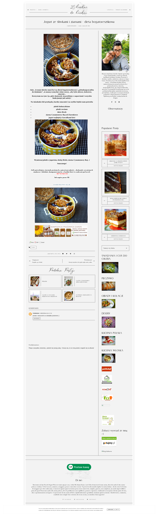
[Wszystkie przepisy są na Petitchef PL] (107, 371)
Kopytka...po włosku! (37, 262)
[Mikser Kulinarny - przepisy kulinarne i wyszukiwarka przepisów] (108, 425)
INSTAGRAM (80, 499)
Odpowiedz (37, 318)
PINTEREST (92, 499)
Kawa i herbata (43, 9)
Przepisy (33, 9)
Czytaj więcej (118, 165)
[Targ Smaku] (106, 405)
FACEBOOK (68, 499)
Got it (117, 509)
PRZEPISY (33, 247)
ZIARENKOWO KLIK (62, 185)
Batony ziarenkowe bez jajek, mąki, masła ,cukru (80, 262)
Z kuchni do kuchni (78, 9)
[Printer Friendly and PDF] (37, 243)
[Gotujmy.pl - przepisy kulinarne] (109, 446)
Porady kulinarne (121, 9)
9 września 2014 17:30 (46, 313)
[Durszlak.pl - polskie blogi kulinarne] (107, 451)
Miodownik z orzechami (118, 235)
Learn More (110, 509)
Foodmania (36, 313)
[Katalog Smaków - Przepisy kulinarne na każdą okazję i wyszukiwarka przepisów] (107, 383)
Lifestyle (110, 9)
